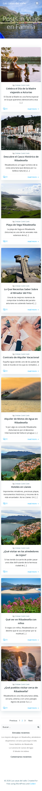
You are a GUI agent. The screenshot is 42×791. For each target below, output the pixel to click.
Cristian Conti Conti (22, 85)
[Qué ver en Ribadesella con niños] (21, 595)
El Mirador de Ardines (21, 751)
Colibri (33, 783)
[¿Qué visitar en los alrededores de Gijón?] (21, 527)
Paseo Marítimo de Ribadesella (21, 744)
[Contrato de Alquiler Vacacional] (21, 333)
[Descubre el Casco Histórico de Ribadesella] (21, 132)
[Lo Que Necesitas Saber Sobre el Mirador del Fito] (21, 265)
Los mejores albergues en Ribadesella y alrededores (21, 737)
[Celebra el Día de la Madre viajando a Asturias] (21, 64)
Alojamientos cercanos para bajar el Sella (21, 741)
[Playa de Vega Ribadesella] (21, 200)
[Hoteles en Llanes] (21, 463)
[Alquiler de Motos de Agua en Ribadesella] (21, 394)
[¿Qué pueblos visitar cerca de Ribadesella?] (21, 663)
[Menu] (37, 3)
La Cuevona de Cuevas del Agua (21, 748)
